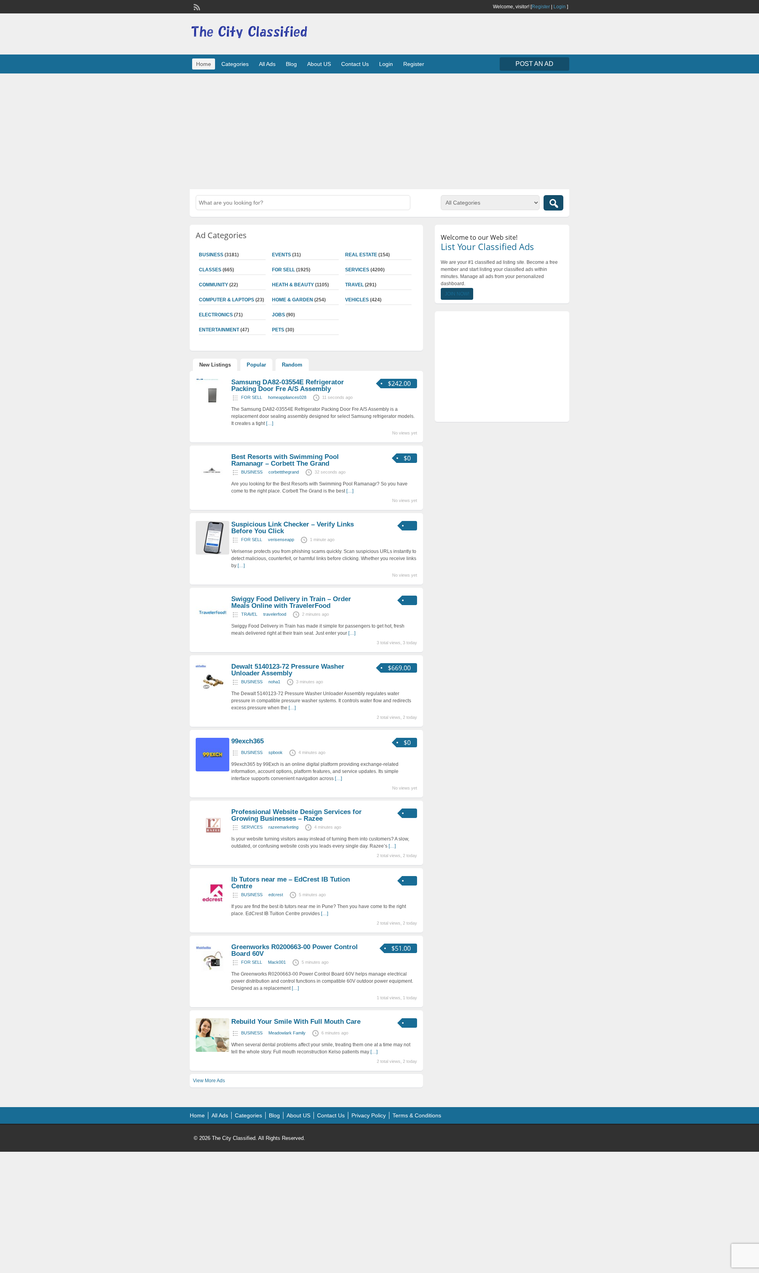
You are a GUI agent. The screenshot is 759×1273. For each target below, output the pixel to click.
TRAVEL (354, 285)
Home (203, 64)
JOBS (278, 315)
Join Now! (457, 294)
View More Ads (209, 1080)
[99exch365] (212, 770)
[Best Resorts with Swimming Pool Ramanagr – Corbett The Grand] (212, 485)
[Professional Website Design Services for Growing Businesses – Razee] (212, 840)
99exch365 (247, 741)
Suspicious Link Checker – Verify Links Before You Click (292, 528)
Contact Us (355, 64)
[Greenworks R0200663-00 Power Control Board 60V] (212, 975)
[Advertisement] (379, 130)
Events (281, 255)
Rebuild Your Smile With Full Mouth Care (296, 1021)
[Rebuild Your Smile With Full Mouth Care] (212, 1050)
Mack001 (277, 962)
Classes (210, 270)
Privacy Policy (368, 1115)
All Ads (267, 64)
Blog (291, 64)
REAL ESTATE (361, 255)
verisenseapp (281, 539)
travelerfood (274, 614)
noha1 (274, 681)
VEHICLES (357, 300)
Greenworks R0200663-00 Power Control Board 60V (294, 950)
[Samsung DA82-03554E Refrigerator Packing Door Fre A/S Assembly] (212, 411)
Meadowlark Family (287, 1032)
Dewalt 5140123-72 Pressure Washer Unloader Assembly (287, 670)
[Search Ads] (553, 203)
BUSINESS (211, 255)
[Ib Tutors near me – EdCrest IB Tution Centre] (212, 908)
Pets (278, 330)
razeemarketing (283, 827)
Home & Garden (292, 300)
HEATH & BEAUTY (293, 285)
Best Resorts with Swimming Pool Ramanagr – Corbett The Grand (285, 460)
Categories (235, 64)
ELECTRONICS (216, 315)
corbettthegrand (283, 472)
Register (541, 6)
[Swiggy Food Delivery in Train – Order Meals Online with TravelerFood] (212, 627)
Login (559, 6)
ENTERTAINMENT (219, 330)
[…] (269, 423)
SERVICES (357, 270)
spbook (275, 752)
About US (319, 64)
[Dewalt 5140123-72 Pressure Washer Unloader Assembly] (212, 695)
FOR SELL (283, 270)
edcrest (275, 894)
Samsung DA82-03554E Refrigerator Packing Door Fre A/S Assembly (287, 385)
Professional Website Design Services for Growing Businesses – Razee (296, 815)
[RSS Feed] (196, 6)
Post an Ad (534, 63)
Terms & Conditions (417, 1115)
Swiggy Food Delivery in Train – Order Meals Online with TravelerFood (291, 602)
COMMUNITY (213, 285)
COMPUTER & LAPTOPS (226, 300)
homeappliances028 (287, 397)
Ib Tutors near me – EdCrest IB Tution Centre (290, 883)
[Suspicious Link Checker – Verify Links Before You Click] (212, 553)
